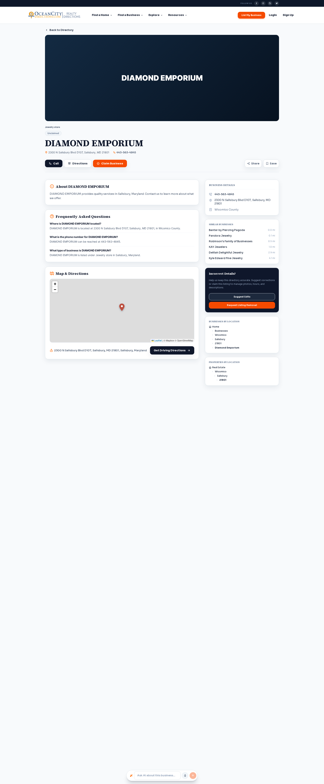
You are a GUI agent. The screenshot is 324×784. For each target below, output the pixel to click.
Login (273, 15)
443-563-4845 (126, 152)
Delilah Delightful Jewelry (226, 252)
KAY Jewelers (218, 247)
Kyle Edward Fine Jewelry (226, 258)
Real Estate (218, 367)
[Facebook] (256, 3)
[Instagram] (263, 3)
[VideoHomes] (270, 3)
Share (255, 163)
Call (56, 163)
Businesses (221, 330)
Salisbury (220, 339)
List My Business (251, 15)
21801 (218, 343)
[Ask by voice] (185, 775)
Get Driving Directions (170, 350)
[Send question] (193, 775)
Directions (80, 163)
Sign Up (288, 15)
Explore (154, 15)
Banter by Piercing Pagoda (227, 230)
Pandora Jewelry (220, 235)
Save (273, 163)
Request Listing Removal (242, 305)
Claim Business (112, 163)
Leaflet (158, 340)
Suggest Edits (242, 296)
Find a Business (129, 15)
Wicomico (220, 335)
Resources (176, 15)
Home (215, 326)
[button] (121, 307)
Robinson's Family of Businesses (230, 241)
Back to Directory (62, 30)
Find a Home (100, 15)
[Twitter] (276, 3)
